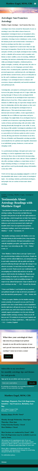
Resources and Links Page (17, 445)
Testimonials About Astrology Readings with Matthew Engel (16, 203)
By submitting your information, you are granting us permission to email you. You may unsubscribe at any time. (17, 387)
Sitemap (3, 462)
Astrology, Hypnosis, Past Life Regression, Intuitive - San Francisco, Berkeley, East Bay (18, 403)
